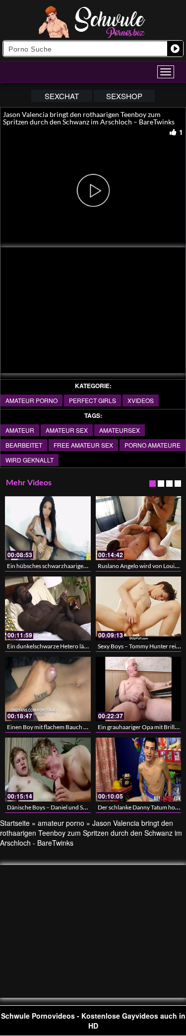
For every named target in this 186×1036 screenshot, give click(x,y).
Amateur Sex (67, 430)
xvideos (140, 400)
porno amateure (152, 445)
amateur (19, 430)
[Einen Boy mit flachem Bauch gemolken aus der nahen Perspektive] (48, 689)
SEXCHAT (62, 96)
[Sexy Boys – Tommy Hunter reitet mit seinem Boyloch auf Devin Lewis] (139, 608)
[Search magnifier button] (175, 49)
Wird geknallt (29, 460)
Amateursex (119, 430)
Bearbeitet (23, 445)
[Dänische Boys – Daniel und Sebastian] (48, 770)
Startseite (15, 823)
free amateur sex (83, 445)
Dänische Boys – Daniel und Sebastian (56, 807)
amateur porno (31, 400)
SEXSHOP (124, 96)
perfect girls (92, 400)
